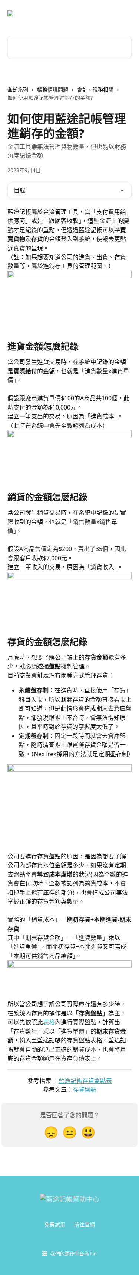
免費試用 (54, 1224)
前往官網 (84, 1224)
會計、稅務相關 (95, 89)
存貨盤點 (84, 1089)
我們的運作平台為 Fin (73, 1253)
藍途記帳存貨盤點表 (85, 1081)
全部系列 (17, 89)
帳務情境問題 (52, 89)
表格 (49, 1022)
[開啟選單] (125, 13)
